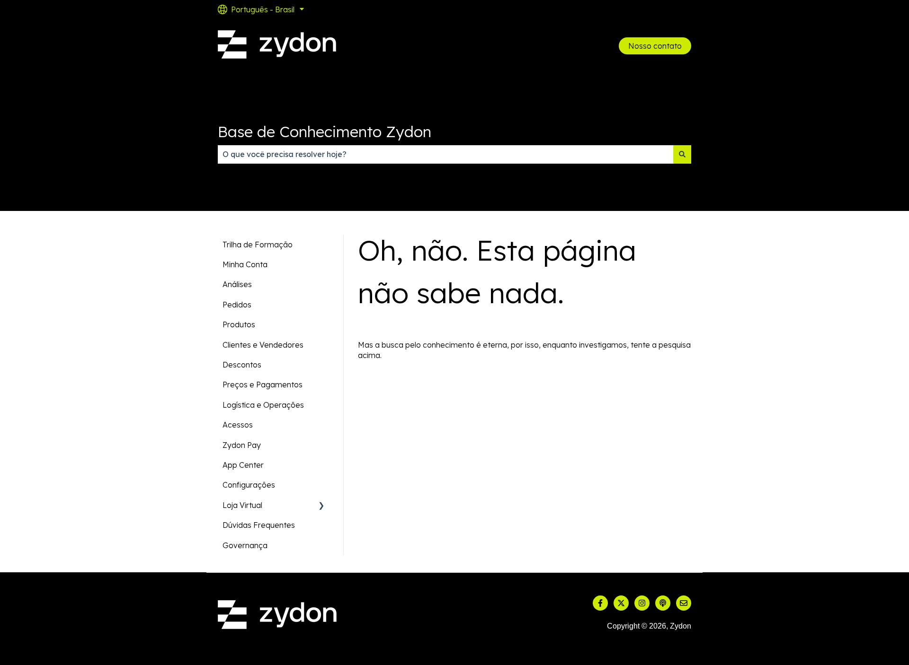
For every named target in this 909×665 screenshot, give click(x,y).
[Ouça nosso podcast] (662, 603)
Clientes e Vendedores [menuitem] (263, 345)
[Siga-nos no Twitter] (621, 603)
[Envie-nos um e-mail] (683, 603)
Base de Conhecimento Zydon (324, 131)
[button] (321, 506)
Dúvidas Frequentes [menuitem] (259, 525)
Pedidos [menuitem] (237, 304)
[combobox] (445, 154)
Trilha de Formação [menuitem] (258, 244)
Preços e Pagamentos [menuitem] (263, 384)
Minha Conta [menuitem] (245, 264)
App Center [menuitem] (243, 465)
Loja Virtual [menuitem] (242, 505)
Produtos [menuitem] (239, 324)
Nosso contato (655, 46)
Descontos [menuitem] (242, 364)
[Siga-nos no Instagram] (642, 603)
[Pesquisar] (682, 154)
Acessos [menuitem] (238, 424)
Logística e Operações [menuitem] (263, 405)
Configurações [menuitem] (249, 485)
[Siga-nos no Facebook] (600, 603)
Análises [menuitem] (237, 284)
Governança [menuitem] (245, 545)
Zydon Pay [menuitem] (242, 445)
